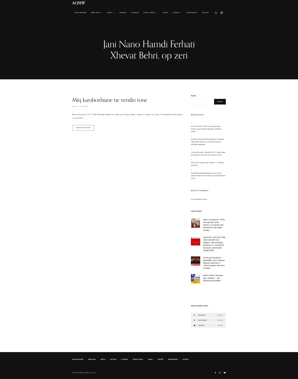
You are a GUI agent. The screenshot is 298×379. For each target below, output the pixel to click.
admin (74, 106)
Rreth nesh (95, 12)
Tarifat (165, 12)
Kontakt (205, 12)
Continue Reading (83, 127)
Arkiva (109, 12)
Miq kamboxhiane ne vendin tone (109, 99)
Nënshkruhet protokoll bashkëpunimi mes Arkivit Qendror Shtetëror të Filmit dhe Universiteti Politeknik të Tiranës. (208, 175)
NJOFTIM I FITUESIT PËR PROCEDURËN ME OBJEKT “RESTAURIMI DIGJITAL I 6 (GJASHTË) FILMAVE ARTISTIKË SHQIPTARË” (207, 142)
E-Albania (135, 12)
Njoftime (123, 12)
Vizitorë (176, 12)
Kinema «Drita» (149, 12)
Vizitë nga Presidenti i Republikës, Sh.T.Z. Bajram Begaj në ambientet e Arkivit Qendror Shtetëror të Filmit (208, 153)
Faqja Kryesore (80, 12)
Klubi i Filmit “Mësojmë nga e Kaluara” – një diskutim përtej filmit (207, 164)
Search (193, 96)
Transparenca (192, 12)
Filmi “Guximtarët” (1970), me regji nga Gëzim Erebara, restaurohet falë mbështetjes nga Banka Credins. (206, 128)
